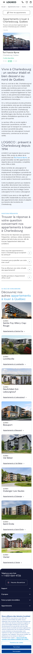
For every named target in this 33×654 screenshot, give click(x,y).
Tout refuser (16, 647)
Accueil (3, 6)
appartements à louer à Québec (16, 297)
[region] (16, 632)
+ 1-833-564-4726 (11, 575)
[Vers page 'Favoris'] (27, 2)
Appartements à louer (13, 6)
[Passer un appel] (23, 2)
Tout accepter (16, 651)
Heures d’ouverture (18, 582)
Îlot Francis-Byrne (20, 157)
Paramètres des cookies (16, 642)
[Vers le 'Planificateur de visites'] (31, 2)
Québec (24, 6)
